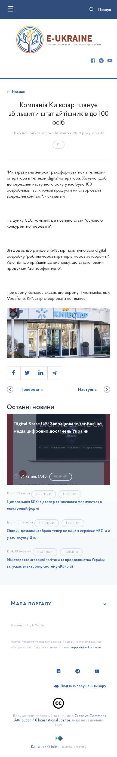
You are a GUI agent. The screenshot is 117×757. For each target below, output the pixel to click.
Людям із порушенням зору (83, 686)
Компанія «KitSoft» (44, 747)
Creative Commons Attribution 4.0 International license (60, 718)
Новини (18, 92)
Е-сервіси (43, 494)
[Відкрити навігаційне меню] (10, 8)
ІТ (58, 144)
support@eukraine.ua (86, 647)
